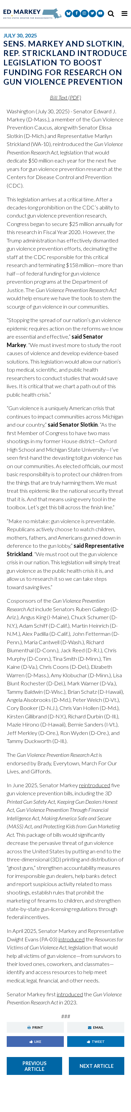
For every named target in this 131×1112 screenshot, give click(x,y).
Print (37, 1027)
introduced (71, 939)
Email (98, 1027)
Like (37, 1041)
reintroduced (94, 785)
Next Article (97, 1066)
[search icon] (111, 13)
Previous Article (34, 1066)
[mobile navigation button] (124, 13)
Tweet (98, 1041)
